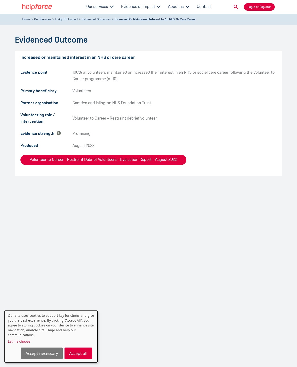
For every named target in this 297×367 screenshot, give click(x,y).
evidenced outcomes (96, 19)
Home (26, 19)
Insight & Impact (66, 19)
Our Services (42, 19)
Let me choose (19, 341)
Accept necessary (42, 353)
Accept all (78, 353)
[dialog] (51, 336)
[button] (236, 7)
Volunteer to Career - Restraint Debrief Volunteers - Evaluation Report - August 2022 (103, 160)
